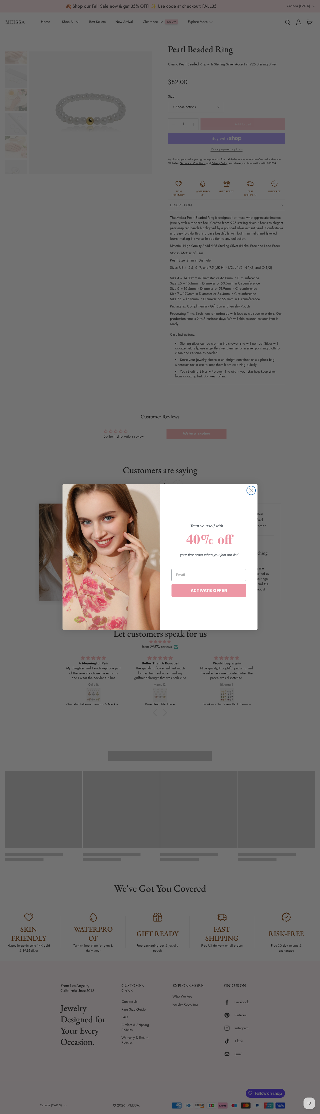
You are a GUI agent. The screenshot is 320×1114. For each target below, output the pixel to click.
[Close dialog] (251, 490)
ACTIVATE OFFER (208, 590)
